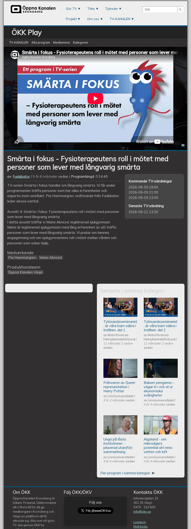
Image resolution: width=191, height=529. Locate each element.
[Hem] (33, 12)
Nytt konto (140, 526)
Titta (91, 9)
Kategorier (80, 42)
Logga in (139, 522)
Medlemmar (61, 42)
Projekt (71, 19)
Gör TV (71, 9)
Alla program (40, 42)
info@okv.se (142, 511)
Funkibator (21, 176)
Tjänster (111, 9)
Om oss (93, 19)
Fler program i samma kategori (125, 473)
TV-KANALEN (120, 19)
